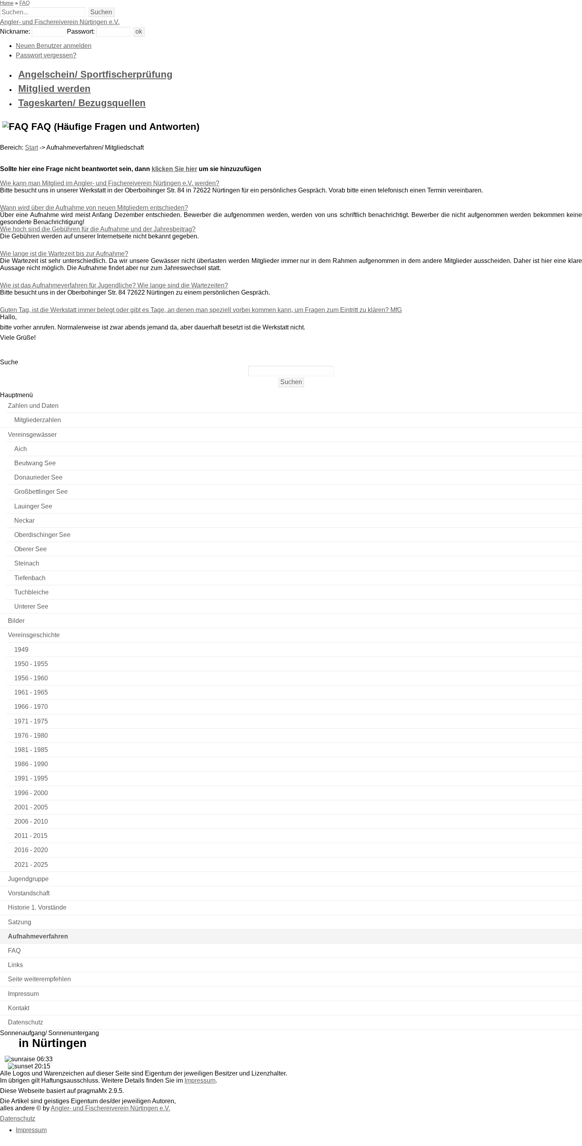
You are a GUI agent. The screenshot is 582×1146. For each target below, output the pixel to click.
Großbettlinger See (41, 491)
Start (31, 147)
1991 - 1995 (31, 778)
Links (15, 964)
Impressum (23, 993)
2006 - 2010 (31, 821)
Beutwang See (35, 463)
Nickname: (15, 31)
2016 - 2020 (31, 850)
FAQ (24, 3)
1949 (21, 649)
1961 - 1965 (31, 692)
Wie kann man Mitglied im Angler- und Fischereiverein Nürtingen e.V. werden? (109, 183)
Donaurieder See (38, 477)
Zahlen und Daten (33, 405)
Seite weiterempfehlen (39, 979)
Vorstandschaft (28, 893)
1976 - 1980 (31, 735)
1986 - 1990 (31, 764)
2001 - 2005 (31, 807)
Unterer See (31, 606)
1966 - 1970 (31, 706)
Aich (20, 448)
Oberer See (30, 549)
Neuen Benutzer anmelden (53, 45)
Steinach (26, 563)
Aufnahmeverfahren (38, 936)
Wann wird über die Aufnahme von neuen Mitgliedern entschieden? (94, 207)
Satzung (19, 922)
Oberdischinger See (42, 534)
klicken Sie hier (174, 169)
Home (6, 3)
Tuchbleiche (31, 592)
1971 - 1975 (31, 721)
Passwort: (81, 31)
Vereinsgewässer (32, 434)
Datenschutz (25, 1022)
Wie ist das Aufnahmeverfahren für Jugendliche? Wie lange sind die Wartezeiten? (114, 285)
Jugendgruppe (28, 879)
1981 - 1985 (31, 749)
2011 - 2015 (31, 835)
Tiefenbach (30, 578)
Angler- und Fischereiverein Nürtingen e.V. (60, 22)
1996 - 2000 (31, 793)
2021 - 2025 (31, 864)
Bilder (16, 620)
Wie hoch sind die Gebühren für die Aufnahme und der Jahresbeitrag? (98, 229)
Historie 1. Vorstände (37, 907)
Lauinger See (33, 506)
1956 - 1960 (31, 678)
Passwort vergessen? (46, 55)
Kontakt (18, 1008)
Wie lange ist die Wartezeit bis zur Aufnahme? (64, 253)
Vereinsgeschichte (34, 635)
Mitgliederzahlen (37, 420)
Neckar (24, 520)
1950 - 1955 (31, 664)
